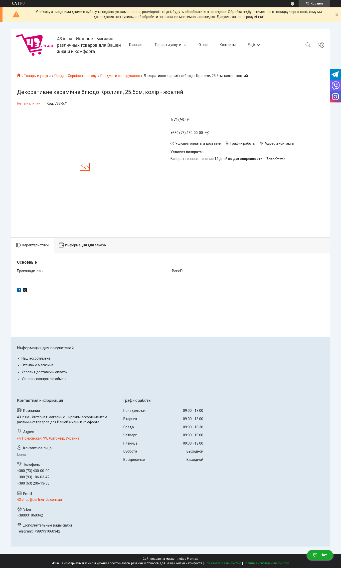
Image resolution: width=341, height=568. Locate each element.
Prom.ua (192, 559)
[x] (25, 291)
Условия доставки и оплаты (44, 372)
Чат (324, 555)
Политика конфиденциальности (266, 563)
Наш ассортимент (35, 358)
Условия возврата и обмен (43, 379)
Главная (135, 45)
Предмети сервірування (120, 76)
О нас (202, 45)
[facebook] (19, 291)
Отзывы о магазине (37, 365)
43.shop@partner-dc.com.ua (39, 500)
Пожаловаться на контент (222, 563)
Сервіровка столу (82, 76)
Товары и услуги (168, 45)
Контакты (228, 45)
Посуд (59, 76)
